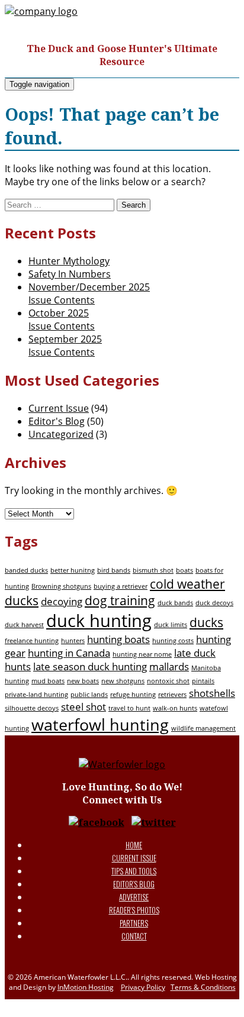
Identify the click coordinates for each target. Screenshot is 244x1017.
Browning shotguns (61, 586)
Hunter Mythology (69, 260)
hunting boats (118, 639)
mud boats (48, 681)
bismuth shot (153, 570)
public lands (89, 694)
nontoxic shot (168, 681)
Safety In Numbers (69, 273)
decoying (61, 601)
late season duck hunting (90, 666)
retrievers (172, 694)
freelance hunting (32, 641)
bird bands (113, 570)
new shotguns (123, 681)
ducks (206, 622)
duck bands (175, 603)
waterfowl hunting (100, 724)
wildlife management (203, 728)
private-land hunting (36, 694)
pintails (203, 681)
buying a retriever (120, 586)
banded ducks (26, 570)
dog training (120, 600)
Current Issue (58, 408)
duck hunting (99, 620)
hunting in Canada (69, 653)
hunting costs (173, 641)
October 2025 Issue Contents (61, 319)
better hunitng (72, 570)
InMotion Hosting (85, 987)
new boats (83, 681)
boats (184, 570)
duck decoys (214, 603)
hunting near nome (142, 654)
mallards (169, 666)
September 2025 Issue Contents (65, 345)
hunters (73, 641)
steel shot (83, 706)
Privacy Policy (143, 987)
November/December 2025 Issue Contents (89, 293)
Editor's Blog (56, 421)
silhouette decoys (32, 708)
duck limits (170, 625)
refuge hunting (133, 694)
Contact (134, 936)
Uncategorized (61, 434)
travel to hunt (129, 708)
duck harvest (24, 625)
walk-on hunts (175, 708)
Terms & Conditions (203, 987)
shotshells (212, 693)
